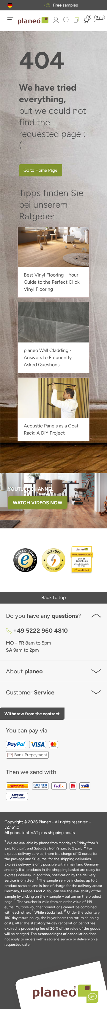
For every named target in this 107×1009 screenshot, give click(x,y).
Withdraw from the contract (32, 713)
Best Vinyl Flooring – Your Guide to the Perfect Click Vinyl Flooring (52, 282)
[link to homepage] (33, 21)
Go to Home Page (40, 170)
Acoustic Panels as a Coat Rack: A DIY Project (51, 429)
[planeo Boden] (62, 992)
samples (60, 5)
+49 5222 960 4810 (40, 630)
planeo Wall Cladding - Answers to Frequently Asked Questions (48, 357)
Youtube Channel (31, 489)
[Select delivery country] (9, 5)
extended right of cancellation (63, 934)
